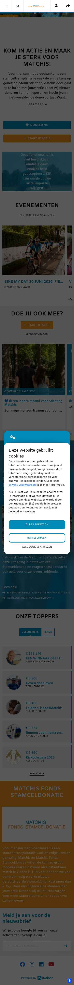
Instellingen (37, 538)
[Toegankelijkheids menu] (69, 980)
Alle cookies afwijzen (37, 547)
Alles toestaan (37, 524)
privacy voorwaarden (22, 485)
